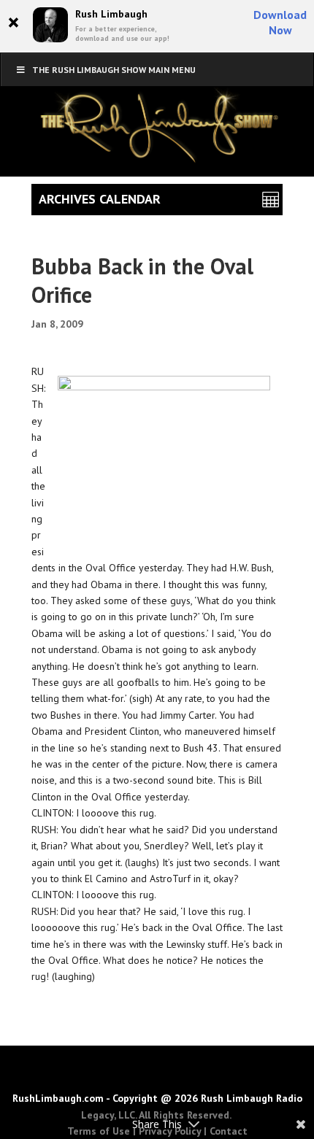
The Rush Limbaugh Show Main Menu (114, 69)
